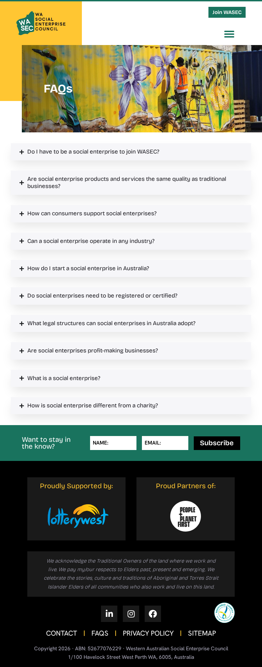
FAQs (99, 633)
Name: (100, 442)
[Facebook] (153, 614)
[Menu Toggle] (229, 34)
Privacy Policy (148, 633)
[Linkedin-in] (109, 614)
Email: (153, 442)
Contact (61, 633)
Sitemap (202, 633)
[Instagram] (131, 614)
